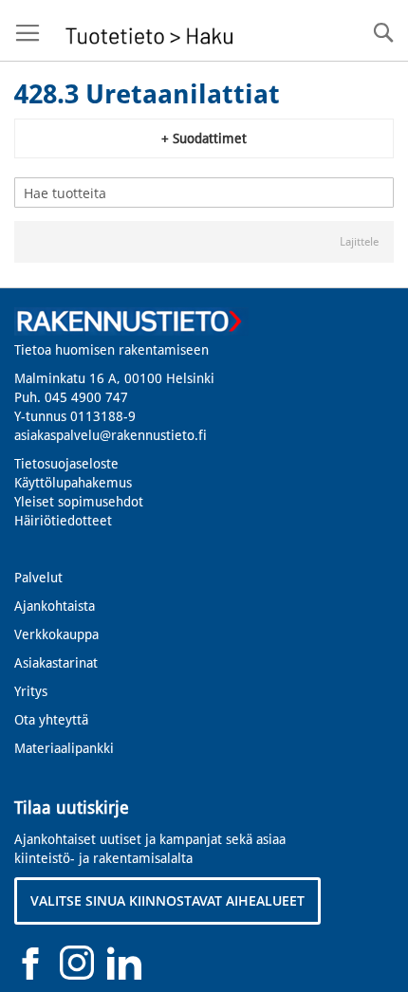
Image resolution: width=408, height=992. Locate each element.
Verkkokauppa (56, 634)
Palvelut (38, 577)
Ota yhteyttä (51, 719)
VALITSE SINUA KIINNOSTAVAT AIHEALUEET (167, 900)
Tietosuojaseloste (66, 463)
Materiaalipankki (64, 748)
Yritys (30, 691)
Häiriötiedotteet (63, 520)
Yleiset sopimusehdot (78, 501)
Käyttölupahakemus (73, 482)
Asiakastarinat (56, 663)
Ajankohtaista (54, 606)
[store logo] (147, 30)
